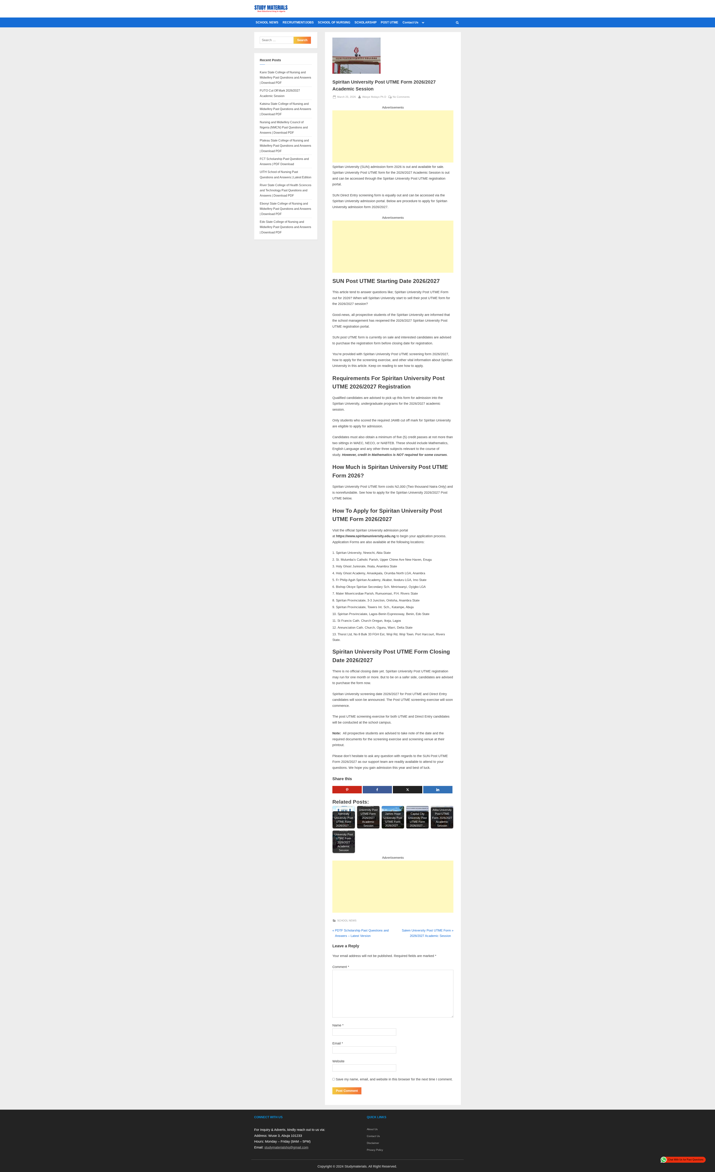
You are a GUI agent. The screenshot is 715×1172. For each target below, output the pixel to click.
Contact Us (410, 22)
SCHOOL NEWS (267, 22)
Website (338, 1061)
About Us (372, 1129)
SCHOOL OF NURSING (334, 22)
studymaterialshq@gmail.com (286, 1147)
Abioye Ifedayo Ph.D (374, 96)
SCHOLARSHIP (366, 22)
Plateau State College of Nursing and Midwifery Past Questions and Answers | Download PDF (285, 146)
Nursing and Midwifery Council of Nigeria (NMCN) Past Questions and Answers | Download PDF (284, 127)
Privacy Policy (375, 1149)
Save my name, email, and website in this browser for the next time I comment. (394, 1079)
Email (337, 1043)
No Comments (401, 97)
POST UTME (389, 22)
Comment (340, 967)
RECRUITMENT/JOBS (298, 22)
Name (338, 1025)
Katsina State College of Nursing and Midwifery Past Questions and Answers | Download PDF (285, 109)
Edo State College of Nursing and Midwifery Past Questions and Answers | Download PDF (285, 227)
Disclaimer (373, 1142)
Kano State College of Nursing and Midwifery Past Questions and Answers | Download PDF (285, 78)
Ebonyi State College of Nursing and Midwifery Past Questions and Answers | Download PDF (285, 209)
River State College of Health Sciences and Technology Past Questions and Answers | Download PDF (285, 190)
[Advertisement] (392, 136)
